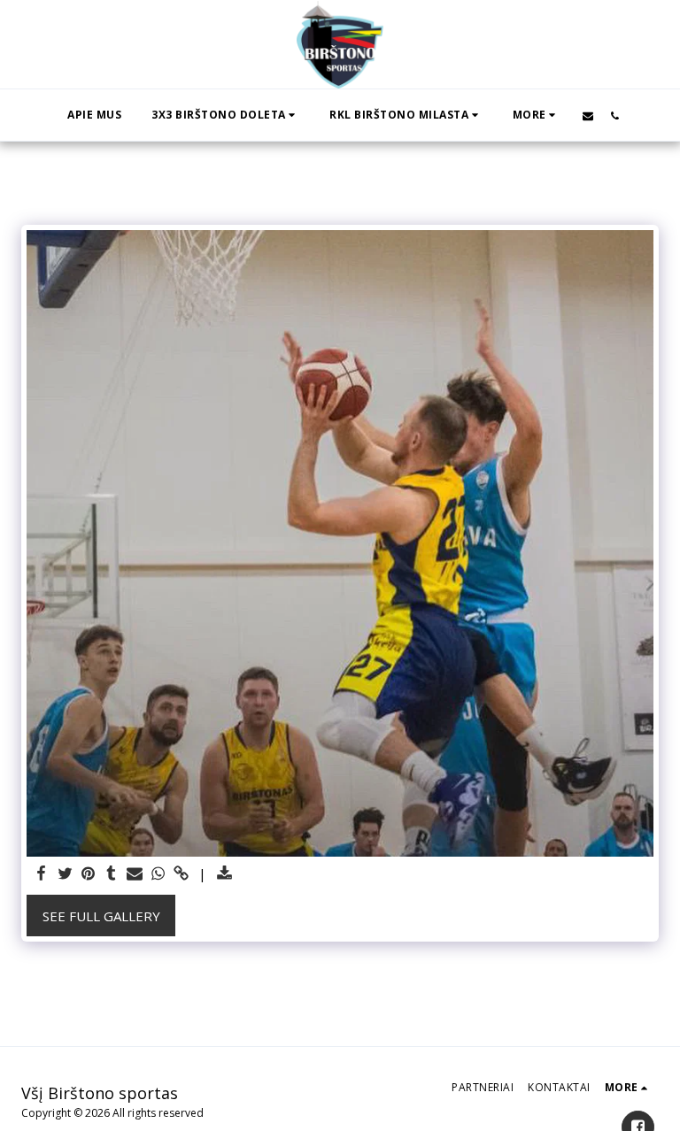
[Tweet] (65, 874)
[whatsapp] (158, 874)
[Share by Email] (135, 874)
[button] (225, 115)
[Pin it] (88, 874)
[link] (181, 874)
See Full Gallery (101, 916)
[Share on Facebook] (42, 874)
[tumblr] (111, 874)
